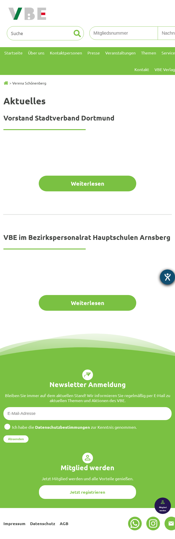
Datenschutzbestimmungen (62, 427)
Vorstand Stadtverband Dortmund (58, 118)
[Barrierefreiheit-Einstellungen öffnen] (167, 277)
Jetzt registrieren (87, 492)
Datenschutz (42, 523)
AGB (64, 523)
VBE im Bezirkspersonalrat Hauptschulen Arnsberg (86, 237)
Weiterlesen (87, 183)
